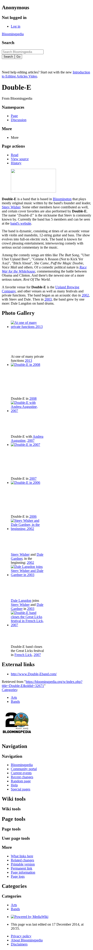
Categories (9, 690)
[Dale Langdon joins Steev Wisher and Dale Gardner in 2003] (28, 575)
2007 (31, 440)
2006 (33, 516)
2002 (85, 295)
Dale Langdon (21, 600)
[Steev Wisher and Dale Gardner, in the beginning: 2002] (28, 529)
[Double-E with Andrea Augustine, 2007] (28, 411)
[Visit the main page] (17, 736)
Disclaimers (19, 944)
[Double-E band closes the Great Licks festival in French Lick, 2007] (28, 625)
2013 (28, 360)
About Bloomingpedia (27, 940)
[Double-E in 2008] (25, 365)
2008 (33, 398)
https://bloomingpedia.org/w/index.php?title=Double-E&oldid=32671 (42, 684)
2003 (48, 299)
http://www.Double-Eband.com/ (34, 674)
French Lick (23, 655)
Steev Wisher (11, 207)
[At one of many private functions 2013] (28, 327)
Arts (14, 697)
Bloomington (62, 199)
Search (8, 42)
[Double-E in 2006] (25, 482)
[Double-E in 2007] (25, 445)
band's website (20, 223)
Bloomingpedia (13, 34)
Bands (15, 701)
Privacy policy (21, 936)
